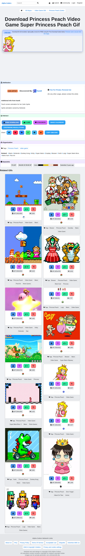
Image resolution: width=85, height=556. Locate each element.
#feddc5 (50, 165)
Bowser (54, 153)
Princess (36, 379)
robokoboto (28, 275)
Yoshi (59, 153)
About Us (8, 543)
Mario (10, 153)
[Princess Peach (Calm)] (61, 416)
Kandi (39, 91)
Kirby (32, 153)
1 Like (27, 122)
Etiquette (62, 543)
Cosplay (47, 153)
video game (24, 148)
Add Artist (12, 91)
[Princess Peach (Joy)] (61, 379)
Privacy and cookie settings (52, 547)
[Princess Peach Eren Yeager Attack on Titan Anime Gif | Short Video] (61, 474)
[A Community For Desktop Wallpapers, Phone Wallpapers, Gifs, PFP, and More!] (21, 10)
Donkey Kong (25, 153)
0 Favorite (41, 122)
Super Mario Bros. (72, 153)
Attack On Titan (58, 495)
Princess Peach (13, 148)
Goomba (70, 228)
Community (66, 3)
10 (27, 267)
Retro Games (27, 283)
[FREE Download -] (13, 314)
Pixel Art (18, 283)
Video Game (28, 222)
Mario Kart (5, 155)
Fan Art (12, 155)
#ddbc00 (45, 165)
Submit (56, 3)
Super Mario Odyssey (66, 360)
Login (73, 3)
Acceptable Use (51, 543)
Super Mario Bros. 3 (15, 424)
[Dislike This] (33, 314)
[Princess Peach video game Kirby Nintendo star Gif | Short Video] (23, 310)
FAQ (15, 543)
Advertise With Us (74, 543)
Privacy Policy (24, 543)
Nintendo (16, 153)
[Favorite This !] (19, 314)
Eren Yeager (70, 491)
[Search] (37, 3)
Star (27, 331)
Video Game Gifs (40, 10)
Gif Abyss (28, 10)
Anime (67, 495)
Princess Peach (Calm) (56, 10)
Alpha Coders (6, 3)
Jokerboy (29, 217)
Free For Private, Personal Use (60, 90)
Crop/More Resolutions (13, 127)
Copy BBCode (52, 132)
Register (80, 3)
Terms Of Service (37, 543)
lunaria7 (67, 302)
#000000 (40, 165)
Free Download (12, 122)
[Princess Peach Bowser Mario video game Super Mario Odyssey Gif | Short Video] (61, 339)
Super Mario (39, 153)
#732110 (55, 165)
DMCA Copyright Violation (32, 547)
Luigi (64, 153)
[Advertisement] (42, 66)
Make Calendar (57, 122)
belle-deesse (67, 486)
